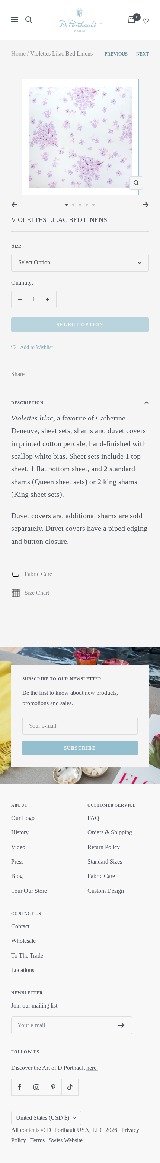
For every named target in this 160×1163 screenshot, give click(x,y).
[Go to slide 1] (66, 205)
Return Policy (103, 847)
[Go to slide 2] (73, 205)
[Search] (28, 19)
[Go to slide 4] (87, 205)
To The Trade (27, 955)
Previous (116, 54)
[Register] (121, 1025)
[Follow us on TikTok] (69, 1087)
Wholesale (23, 941)
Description (27, 402)
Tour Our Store (29, 891)
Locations (22, 970)
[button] (32, 347)
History (20, 832)
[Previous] (14, 204)
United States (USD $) (42, 1118)
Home (18, 53)
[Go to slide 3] (80, 205)
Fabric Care (38, 574)
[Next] (146, 204)
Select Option (80, 324)
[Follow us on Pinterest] (53, 1087)
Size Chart (37, 593)
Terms (37, 1140)
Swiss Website (66, 1140)
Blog (17, 876)
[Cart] (131, 19)
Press (17, 861)
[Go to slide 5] (93, 205)
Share (18, 374)
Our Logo (23, 818)
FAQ (93, 818)
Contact (20, 926)
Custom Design (105, 891)
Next (142, 54)
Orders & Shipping (109, 832)
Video (18, 847)
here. (92, 1068)
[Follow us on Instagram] (36, 1087)
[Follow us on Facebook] (19, 1087)
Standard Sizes (104, 861)
